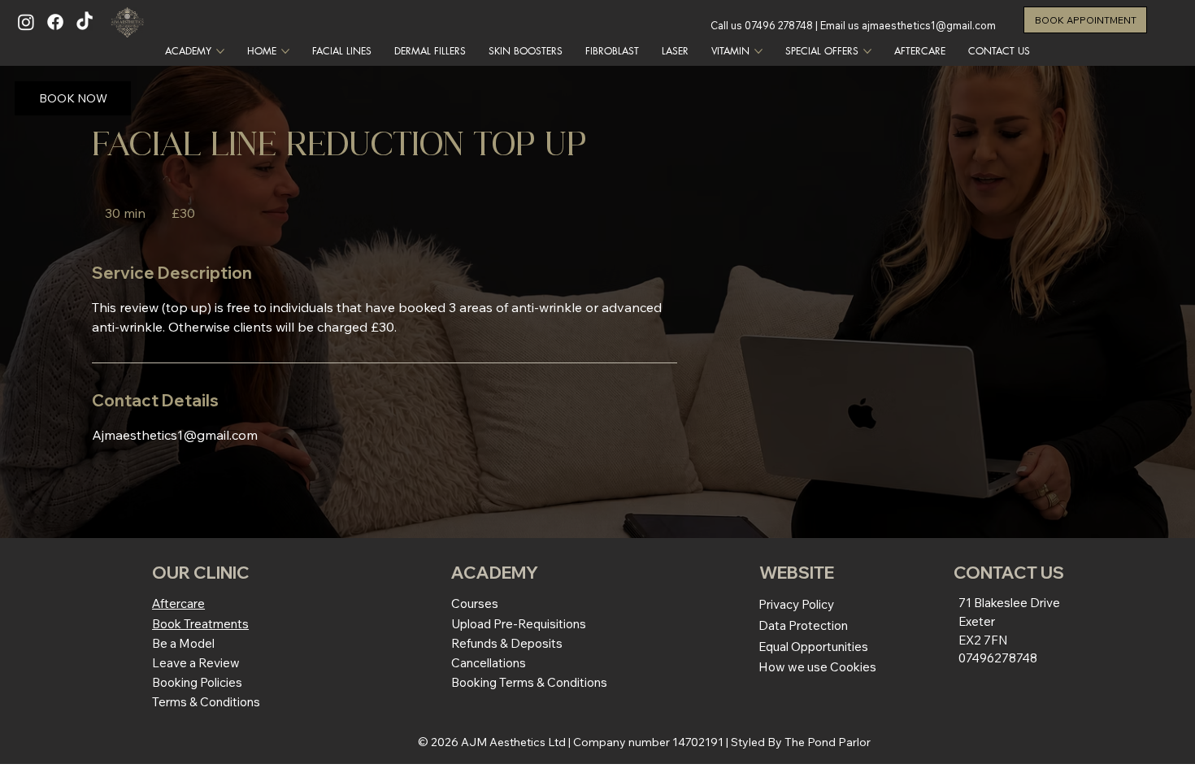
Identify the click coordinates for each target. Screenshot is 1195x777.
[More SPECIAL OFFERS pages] (867, 51)
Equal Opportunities (813, 646)
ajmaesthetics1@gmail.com (929, 25)
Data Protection (803, 625)
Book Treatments (200, 624)
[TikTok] (84, 22)
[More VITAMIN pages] (758, 51)
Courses (474, 603)
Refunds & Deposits (507, 643)
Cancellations (488, 663)
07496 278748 (779, 25)
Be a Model (183, 643)
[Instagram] (26, 22)
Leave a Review (196, 663)
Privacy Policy (796, 604)
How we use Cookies (817, 667)
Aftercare (178, 603)
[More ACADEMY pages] (220, 51)
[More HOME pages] (285, 51)
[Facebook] (55, 22)
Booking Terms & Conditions (529, 682)
